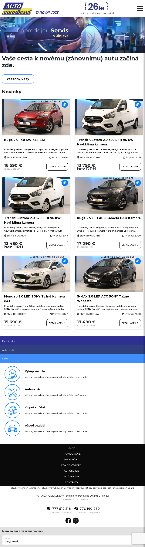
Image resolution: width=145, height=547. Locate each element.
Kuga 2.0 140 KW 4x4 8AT (25, 140)
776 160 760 (90, 509)
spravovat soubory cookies (91, 487)
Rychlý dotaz (8, 341)
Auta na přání (9, 350)
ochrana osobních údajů (121, 487)
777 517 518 (61, 509)
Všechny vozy (18, 79)
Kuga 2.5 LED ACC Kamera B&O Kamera (109, 218)
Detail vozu (56, 166)
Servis (5, 358)
